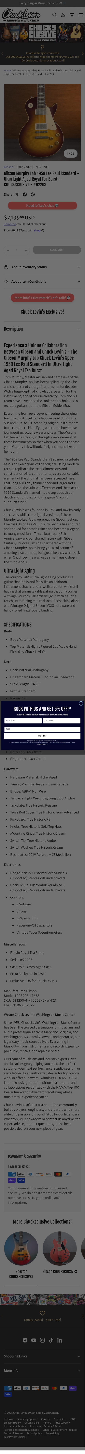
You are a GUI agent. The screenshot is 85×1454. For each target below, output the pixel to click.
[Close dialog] (81, 703)
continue (42, 736)
